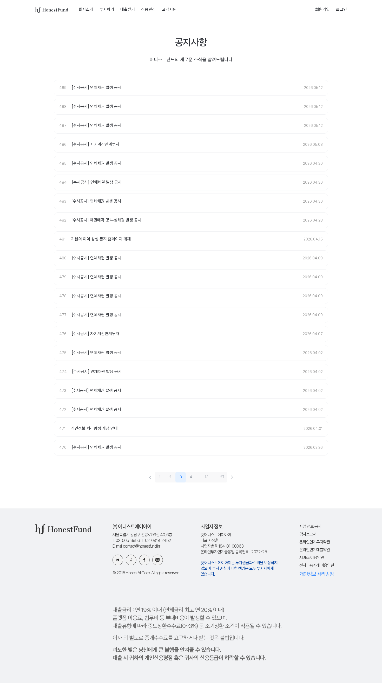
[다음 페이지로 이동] (231, 477)
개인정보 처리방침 (316, 574)
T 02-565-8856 (126, 540)
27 (222, 477)
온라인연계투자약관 (314, 542)
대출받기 (127, 9)
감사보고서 (307, 534)
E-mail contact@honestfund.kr (136, 546)
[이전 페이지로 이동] (150, 477)
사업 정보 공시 (310, 526)
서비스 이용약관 (311, 557)
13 (206, 477)
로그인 (341, 9)
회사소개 (86, 9)
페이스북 (144, 560)
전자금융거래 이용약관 (316, 565)
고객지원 (169, 9)
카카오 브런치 (131, 560)
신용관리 (148, 9)
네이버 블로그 (118, 560)
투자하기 (107, 9)
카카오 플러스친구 (157, 560)
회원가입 (322, 9)
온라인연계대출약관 (314, 550)
